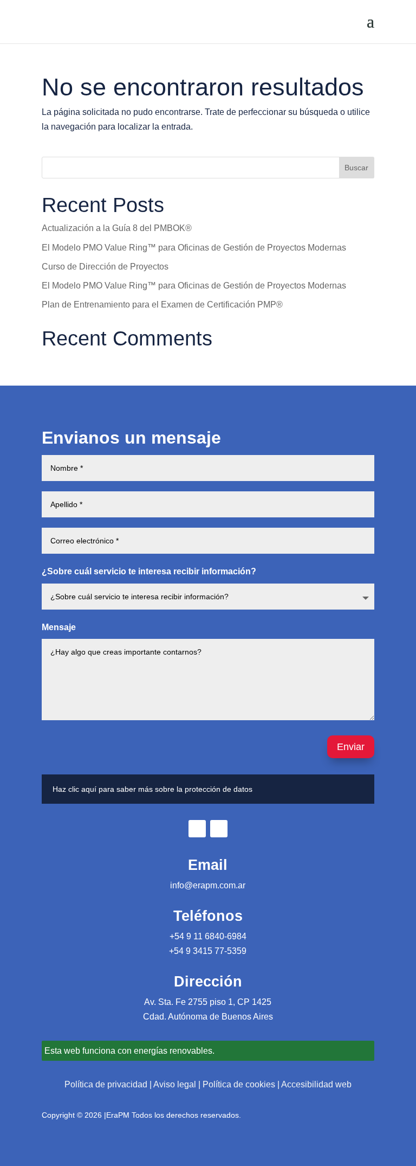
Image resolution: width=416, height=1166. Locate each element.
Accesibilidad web (316, 1084)
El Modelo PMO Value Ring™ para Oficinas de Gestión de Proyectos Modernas (194, 247)
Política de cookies (239, 1084)
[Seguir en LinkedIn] (197, 828)
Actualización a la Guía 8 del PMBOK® (117, 228)
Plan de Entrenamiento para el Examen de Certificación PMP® (162, 304)
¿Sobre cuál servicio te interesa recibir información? (149, 571)
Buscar (356, 167)
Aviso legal (174, 1084)
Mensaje (59, 627)
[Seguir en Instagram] (218, 828)
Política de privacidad (105, 1084)
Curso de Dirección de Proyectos (105, 266)
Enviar (351, 746)
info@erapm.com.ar (207, 885)
